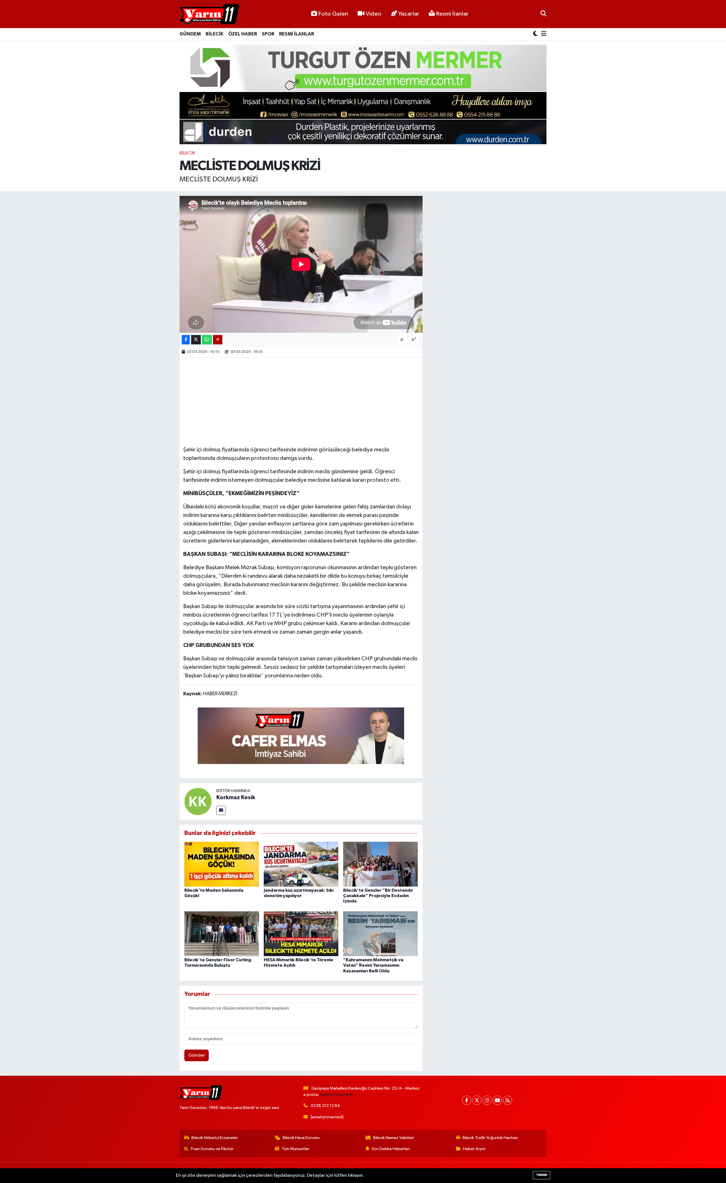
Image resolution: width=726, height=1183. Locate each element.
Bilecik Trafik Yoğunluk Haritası (490, 1138)
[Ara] (543, 14)
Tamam (541, 1174)
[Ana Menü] (543, 34)
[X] (477, 1100)
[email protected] (336, 1094)
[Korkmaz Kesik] (198, 801)
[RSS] (507, 1100)
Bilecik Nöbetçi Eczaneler (214, 1138)
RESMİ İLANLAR (296, 34)
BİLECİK (214, 34)
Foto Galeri (333, 14)
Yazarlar (408, 14)
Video (373, 14)
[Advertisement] (301, 401)
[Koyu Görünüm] (536, 34)
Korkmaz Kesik (235, 797)
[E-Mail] (221, 810)
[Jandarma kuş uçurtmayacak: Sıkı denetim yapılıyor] (301, 864)
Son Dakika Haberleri (391, 1149)
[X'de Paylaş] (196, 339)
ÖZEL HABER (242, 34)
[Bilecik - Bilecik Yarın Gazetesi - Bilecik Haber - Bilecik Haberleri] (209, 14)
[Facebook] (466, 1100)
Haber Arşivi (474, 1149)
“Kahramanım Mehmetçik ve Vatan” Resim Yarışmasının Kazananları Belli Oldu (373, 965)
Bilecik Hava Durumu (301, 1138)
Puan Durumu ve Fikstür (212, 1149)
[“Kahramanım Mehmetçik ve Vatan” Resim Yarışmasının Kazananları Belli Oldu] (380, 933)
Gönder (196, 1055)
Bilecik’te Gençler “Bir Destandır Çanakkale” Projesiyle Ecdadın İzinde (378, 895)
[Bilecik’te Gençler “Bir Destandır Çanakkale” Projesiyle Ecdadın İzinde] (380, 864)
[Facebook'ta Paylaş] (186, 339)
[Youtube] (497, 1100)
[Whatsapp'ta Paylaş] (207, 339)
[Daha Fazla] (217, 339)
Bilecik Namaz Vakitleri (393, 1138)
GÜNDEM (190, 34)
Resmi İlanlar (451, 14)
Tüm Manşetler (295, 1149)
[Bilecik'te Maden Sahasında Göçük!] (221, 864)
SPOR (268, 34)
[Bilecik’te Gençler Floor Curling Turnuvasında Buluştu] (221, 933)
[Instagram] (487, 1100)
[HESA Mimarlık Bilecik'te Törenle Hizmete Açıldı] (301, 933)
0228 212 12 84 (325, 1106)
